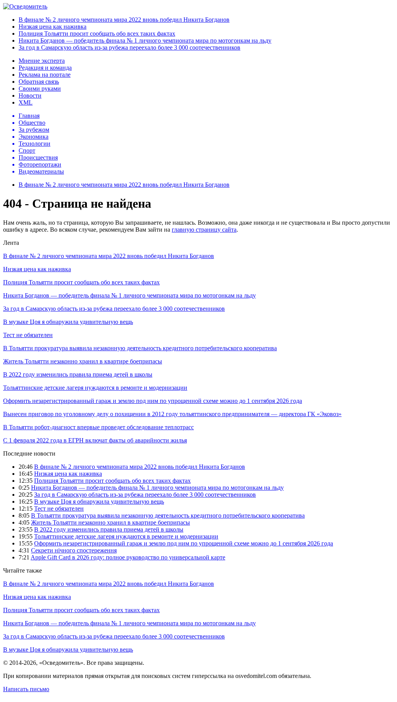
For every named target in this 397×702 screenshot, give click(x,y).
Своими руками (40, 88)
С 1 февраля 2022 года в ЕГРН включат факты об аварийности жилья (95, 440)
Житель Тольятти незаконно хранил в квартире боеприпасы (82, 361)
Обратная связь (39, 81)
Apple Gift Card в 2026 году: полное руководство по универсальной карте (128, 557)
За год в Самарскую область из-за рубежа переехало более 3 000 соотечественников (129, 47)
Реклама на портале (45, 74)
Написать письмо (26, 689)
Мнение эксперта (42, 60)
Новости (30, 95)
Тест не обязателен (28, 335)
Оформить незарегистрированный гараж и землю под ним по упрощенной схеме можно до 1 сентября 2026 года (152, 400)
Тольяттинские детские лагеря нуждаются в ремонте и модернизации (95, 387)
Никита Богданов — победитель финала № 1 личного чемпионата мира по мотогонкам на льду (145, 40)
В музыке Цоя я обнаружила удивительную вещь (68, 321)
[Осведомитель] (25, 6)
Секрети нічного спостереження (74, 550)
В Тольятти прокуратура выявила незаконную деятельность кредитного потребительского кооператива (140, 348)
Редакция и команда (45, 67)
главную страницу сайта (204, 229)
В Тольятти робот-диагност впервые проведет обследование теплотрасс (98, 427)
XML (26, 102)
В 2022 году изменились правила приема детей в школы (77, 374)
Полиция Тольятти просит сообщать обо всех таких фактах (97, 33)
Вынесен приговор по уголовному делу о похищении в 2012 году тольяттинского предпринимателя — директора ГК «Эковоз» (172, 414)
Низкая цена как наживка (52, 26)
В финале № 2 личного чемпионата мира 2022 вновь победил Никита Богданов (124, 19)
